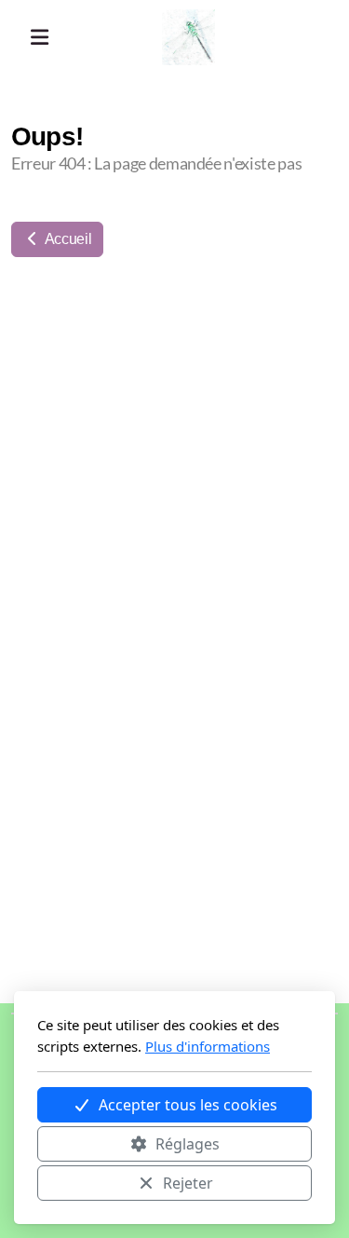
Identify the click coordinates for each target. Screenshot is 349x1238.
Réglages (187, 1144)
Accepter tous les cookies (188, 1105)
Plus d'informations (207, 1046)
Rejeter (188, 1183)
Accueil (66, 239)
